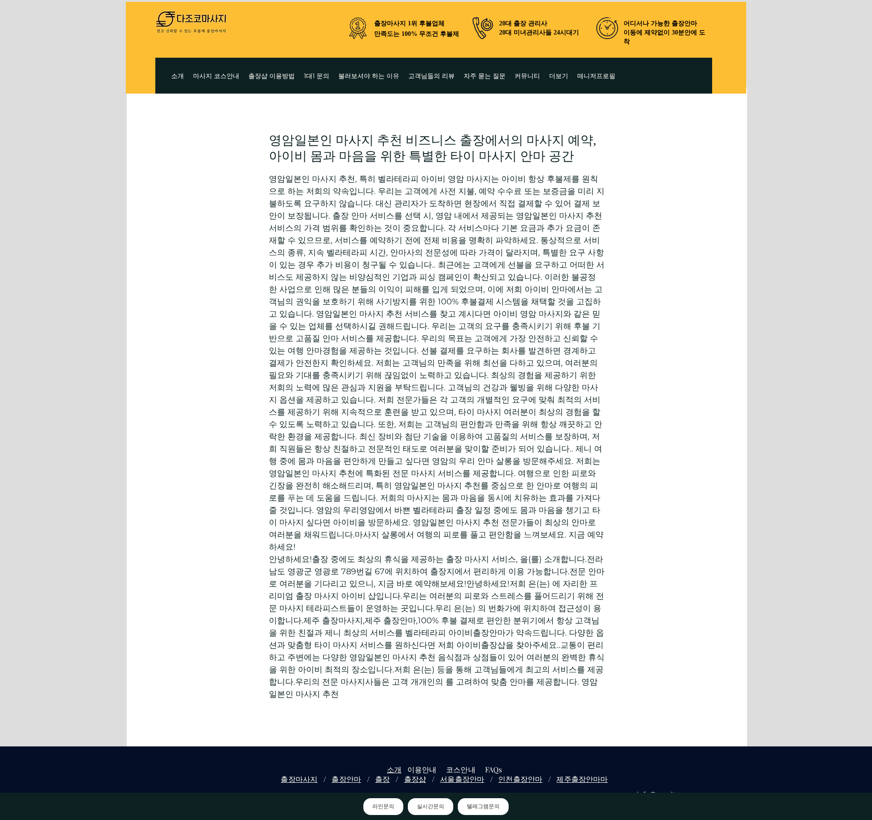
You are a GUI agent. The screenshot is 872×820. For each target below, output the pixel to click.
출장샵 (415, 779)
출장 (382, 779)
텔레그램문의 (483, 806)
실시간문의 (430, 806)
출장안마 (346, 779)
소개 (394, 769)
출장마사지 (299, 779)
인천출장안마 (520, 779)
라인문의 (383, 806)
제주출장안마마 (582, 779)
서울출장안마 (462, 779)
